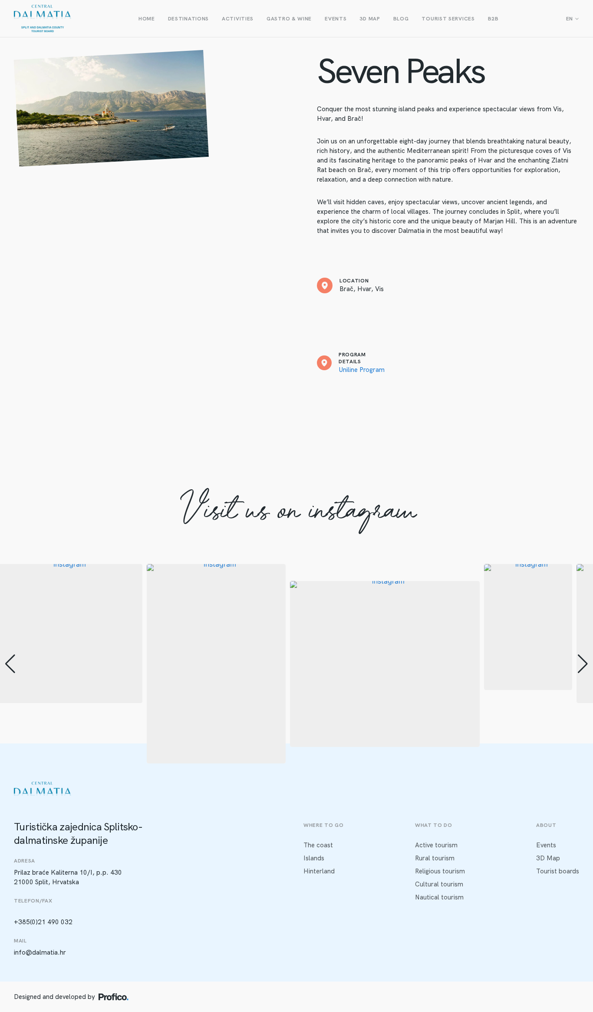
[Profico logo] (113, 996)
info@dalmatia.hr (40, 952)
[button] (296, 757)
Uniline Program (362, 369)
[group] (216, 663)
